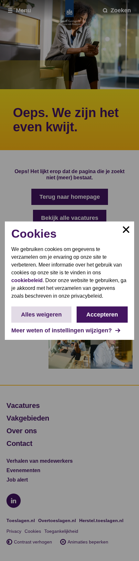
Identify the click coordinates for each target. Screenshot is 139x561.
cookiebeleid (27, 280)
